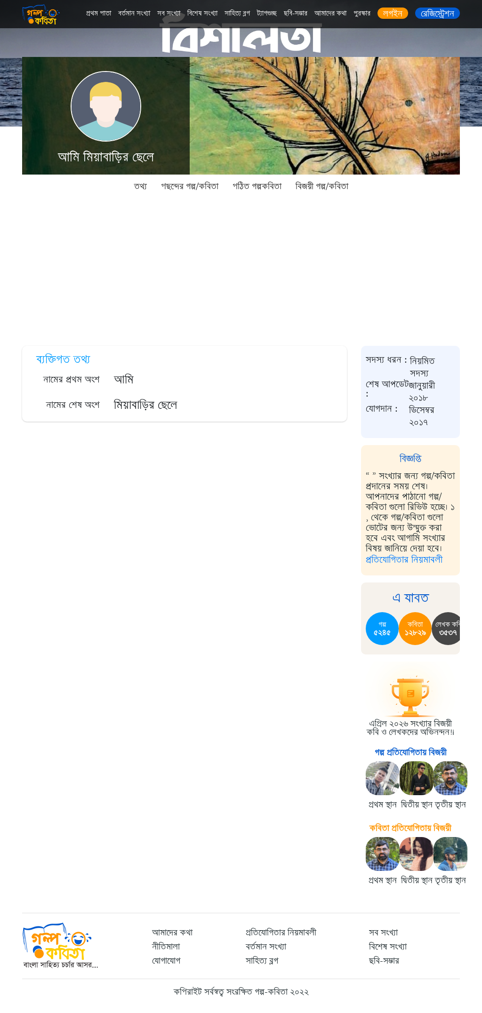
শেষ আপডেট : (387, 389)
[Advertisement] (241, 268)
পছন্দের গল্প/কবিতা (189, 186)
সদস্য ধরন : (386, 360)
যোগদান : (382, 409)
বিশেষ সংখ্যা (202, 13)
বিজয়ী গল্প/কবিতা (322, 186)
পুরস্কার (361, 13)
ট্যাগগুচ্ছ (267, 13)
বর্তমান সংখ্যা (134, 13)
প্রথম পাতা (98, 13)
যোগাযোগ (166, 960)
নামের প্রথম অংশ (71, 379)
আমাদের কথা (330, 13)
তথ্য (140, 186)
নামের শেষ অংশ (73, 405)
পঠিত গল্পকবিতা (257, 186)
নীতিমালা (166, 946)
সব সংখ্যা (168, 13)
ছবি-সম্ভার (295, 13)
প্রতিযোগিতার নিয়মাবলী (404, 560)
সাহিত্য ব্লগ (237, 13)
